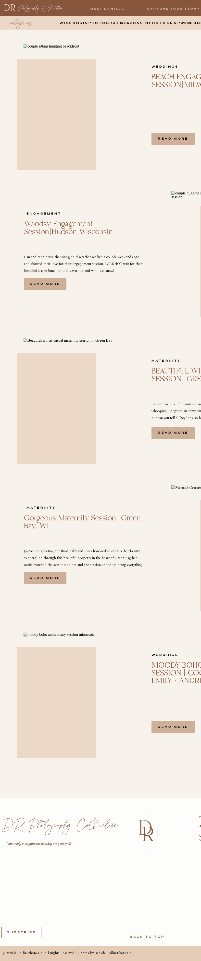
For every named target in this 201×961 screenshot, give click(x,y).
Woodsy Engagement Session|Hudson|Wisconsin (68, 227)
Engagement (43, 213)
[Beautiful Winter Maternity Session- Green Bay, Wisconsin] (75, 397)
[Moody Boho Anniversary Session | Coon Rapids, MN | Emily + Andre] (75, 692)
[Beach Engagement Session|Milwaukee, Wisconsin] (75, 103)
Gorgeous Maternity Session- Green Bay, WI (82, 522)
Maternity (166, 361)
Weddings (164, 66)
